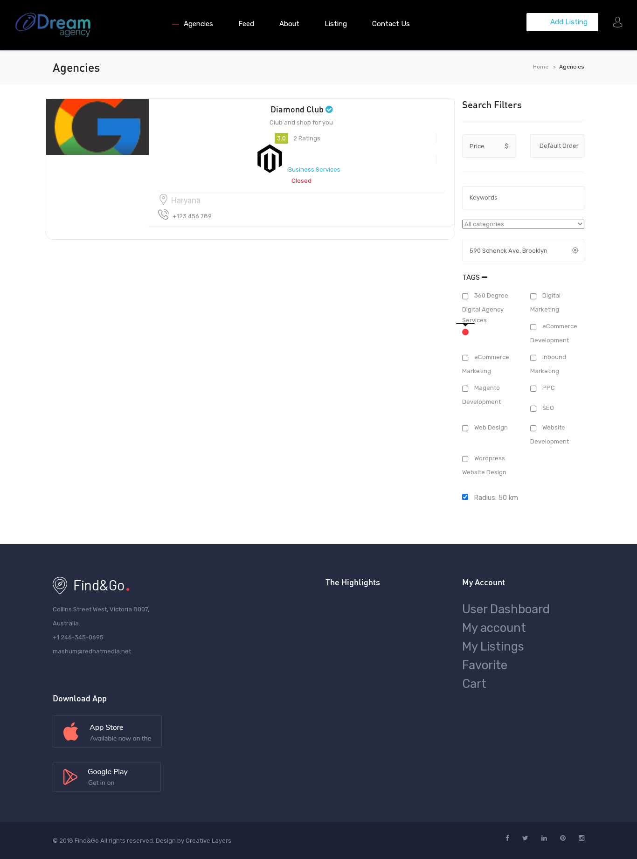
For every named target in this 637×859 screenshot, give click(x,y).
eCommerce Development (553, 333)
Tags (472, 277)
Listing (336, 24)
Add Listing (568, 22)
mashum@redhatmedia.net (92, 651)
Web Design (490, 427)
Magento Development (481, 395)
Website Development (549, 434)
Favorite (484, 665)
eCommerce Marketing (485, 364)
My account (494, 628)
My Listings (493, 646)
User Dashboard (506, 609)
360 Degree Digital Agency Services (485, 308)
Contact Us (391, 24)
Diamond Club (297, 109)
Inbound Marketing (548, 364)
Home (540, 66)
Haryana (186, 200)
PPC (548, 388)
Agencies (198, 24)
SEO (547, 407)
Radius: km (495, 497)
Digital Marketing (545, 302)
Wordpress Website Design (484, 465)
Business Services (314, 169)
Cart (474, 684)
